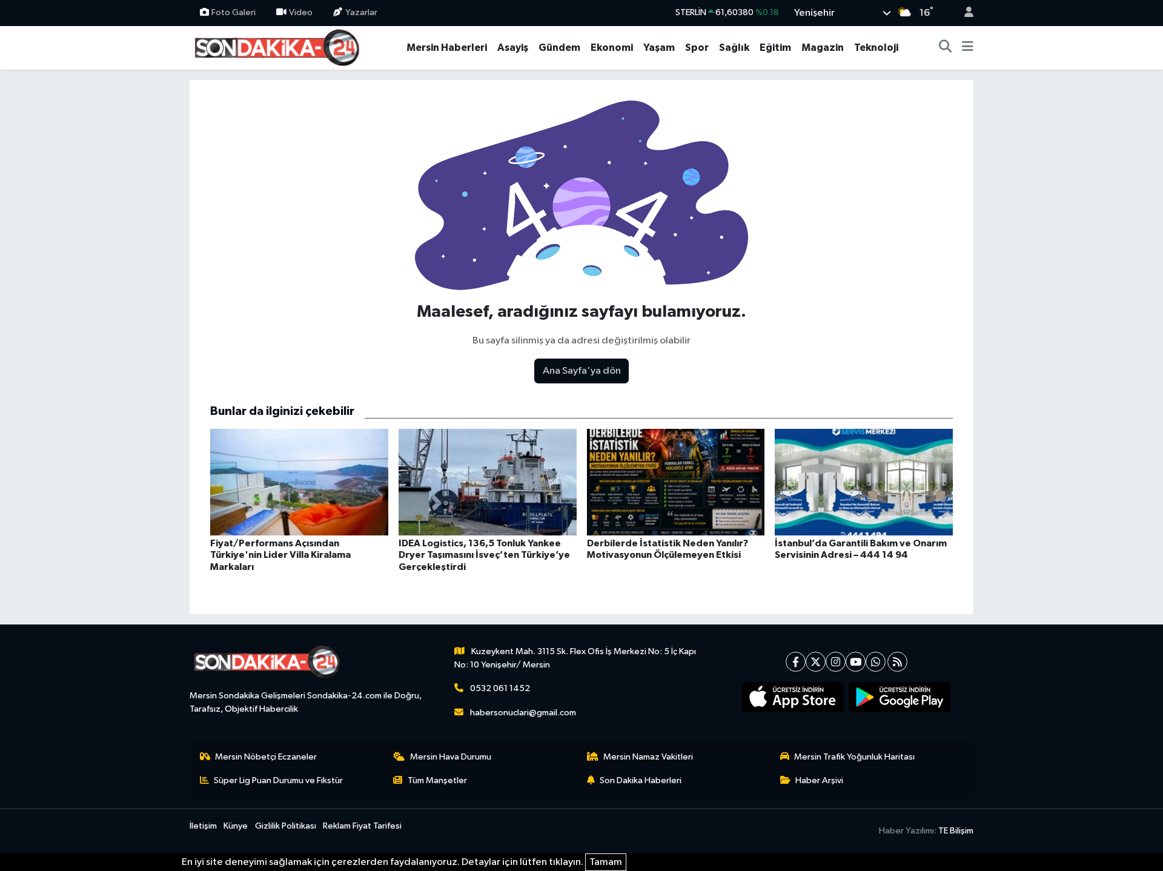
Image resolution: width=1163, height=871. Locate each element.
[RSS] (897, 662)
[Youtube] (856, 662)
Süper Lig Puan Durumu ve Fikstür (278, 780)
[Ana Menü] (967, 48)
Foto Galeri (233, 12)
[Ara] (945, 48)
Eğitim (775, 47)
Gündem (559, 47)
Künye (236, 825)
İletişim (203, 825)
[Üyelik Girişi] (963, 13)
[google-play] (899, 697)
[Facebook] (796, 662)
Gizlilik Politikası (285, 825)
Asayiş (512, 47)
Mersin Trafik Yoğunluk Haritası (854, 756)
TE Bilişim (955, 830)
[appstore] (793, 697)
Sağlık (734, 47)
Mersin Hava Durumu (450, 756)
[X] (816, 662)
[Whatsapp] (876, 662)
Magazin (822, 47)
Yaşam (659, 47)
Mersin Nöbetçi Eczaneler (266, 756)
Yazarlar (361, 12)
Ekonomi (612, 47)
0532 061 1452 (500, 688)
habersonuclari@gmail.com (523, 712)
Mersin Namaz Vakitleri (648, 756)
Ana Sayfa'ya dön (582, 371)
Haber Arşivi (819, 780)
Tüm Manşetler (437, 780)
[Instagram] (836, 662)
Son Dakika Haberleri (640, 780)
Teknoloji (876, 47)
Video (301, 12)
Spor (697, 47)
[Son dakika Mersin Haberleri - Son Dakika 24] (280, 47)
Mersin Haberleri (446, 47)
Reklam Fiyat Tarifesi (362, 825)
